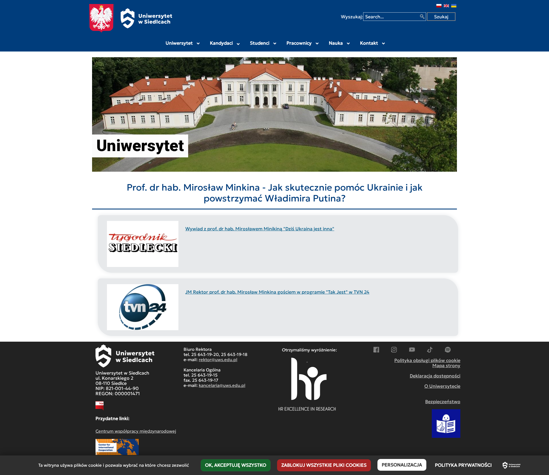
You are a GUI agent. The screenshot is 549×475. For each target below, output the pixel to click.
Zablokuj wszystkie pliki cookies (324, 465)
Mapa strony (446, 365)
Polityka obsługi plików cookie (427, 360)
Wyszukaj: (352, 16)
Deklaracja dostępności (435, 376)
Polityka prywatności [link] (463, 465)
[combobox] (394, 16)
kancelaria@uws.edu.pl (222, 385)
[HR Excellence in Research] (307, 384)
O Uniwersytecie (442, 386)
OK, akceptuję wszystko (235, 465)
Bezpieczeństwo (442, 401)
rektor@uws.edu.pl (218, 359)
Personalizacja (402, 465)
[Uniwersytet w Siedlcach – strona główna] (511, 465)
